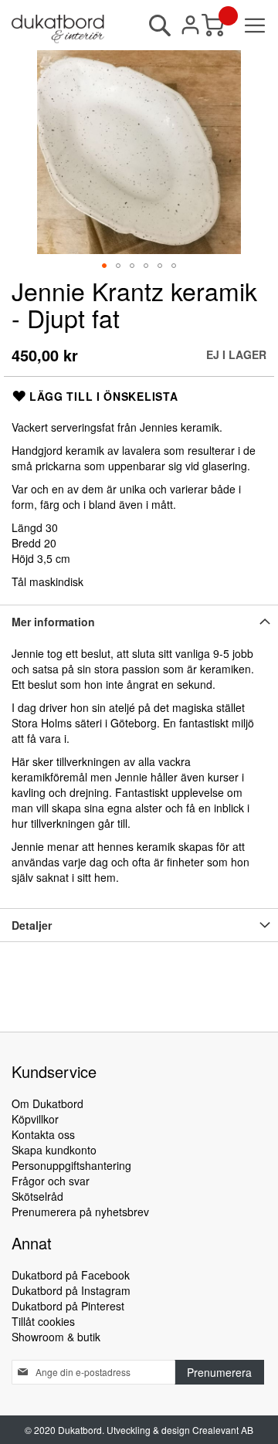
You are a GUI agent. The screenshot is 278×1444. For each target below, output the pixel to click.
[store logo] (58, 29)
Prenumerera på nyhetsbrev (80, 1211)
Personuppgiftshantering (71, 1165)
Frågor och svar (51, 1180)
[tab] (139, 621)
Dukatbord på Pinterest (68, 1305)
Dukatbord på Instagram (71, 1290)
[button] (104, 265)
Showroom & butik (56, 1336)
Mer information (53, 621)
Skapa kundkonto (54, 1150)
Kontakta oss (43, 1134)
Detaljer (32, 925)
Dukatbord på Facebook (71, 1275)
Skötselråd (37, 1196)
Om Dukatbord (47, 1103)
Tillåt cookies (43, 1321)
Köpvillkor (35, 1119)
